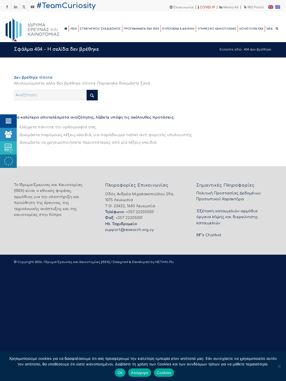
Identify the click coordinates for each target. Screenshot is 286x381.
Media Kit (231, 7)
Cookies (164, 372)
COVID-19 (207, 7)
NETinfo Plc (164, 262)
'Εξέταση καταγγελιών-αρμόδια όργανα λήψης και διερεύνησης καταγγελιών (227, 217)
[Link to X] (24, 7)
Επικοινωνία (183, 7)
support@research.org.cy (129, 230)
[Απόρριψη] (279, 366)
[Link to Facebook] (7, 7)
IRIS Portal (255, 7)
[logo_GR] (40, 28)
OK (120, 372)
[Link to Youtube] (32, 7)
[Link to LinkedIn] (15, 7)
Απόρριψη (139, 372)
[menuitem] (182, 7)
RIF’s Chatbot (208, 235)
